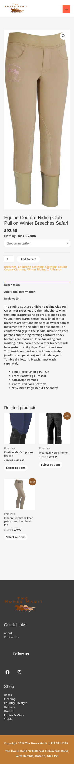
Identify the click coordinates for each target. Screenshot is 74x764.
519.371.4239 (59, 743)
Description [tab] (12, 285)
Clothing (51, 267)
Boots (8, 695)
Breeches (10, 267)
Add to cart (28, 259)
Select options (15, 468)
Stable (8, 719)
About (8, 633)
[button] (63, 36)
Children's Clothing (31, 267)
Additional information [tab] (20, 292)
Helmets (9, 707)
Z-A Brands (54, 269)
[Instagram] (19, 672)
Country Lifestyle (15, 703)
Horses (8, 711)
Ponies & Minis (14, 715)
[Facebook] (7, 672)
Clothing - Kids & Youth (20, 236)
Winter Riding (36, 269)
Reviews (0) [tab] (12, 298)
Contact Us (11, 637)
